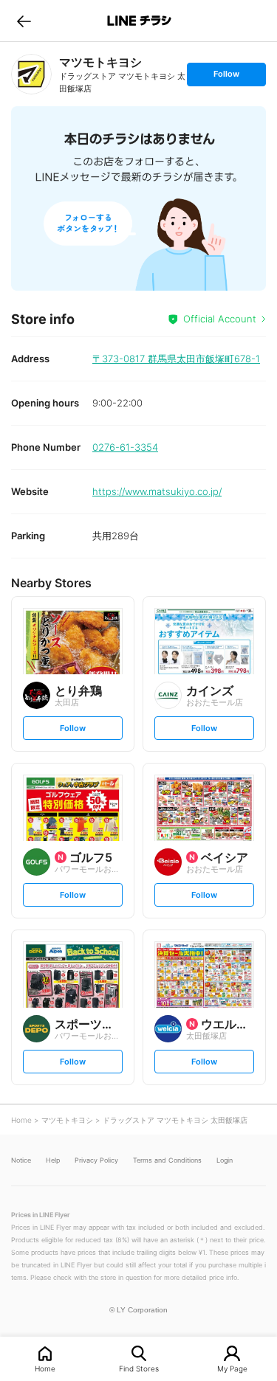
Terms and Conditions (167, 1160)
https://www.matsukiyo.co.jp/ (157, 491)
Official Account (219, 319)
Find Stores (139, 1368)
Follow (226, 77)
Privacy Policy (96, 1160)
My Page (232, 1368)
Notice (21, 1160)
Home (45, 1368)
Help (53, 1160)
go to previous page (24, 20)
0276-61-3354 (125, 447)
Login (224, 1160)
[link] (31, 74)
